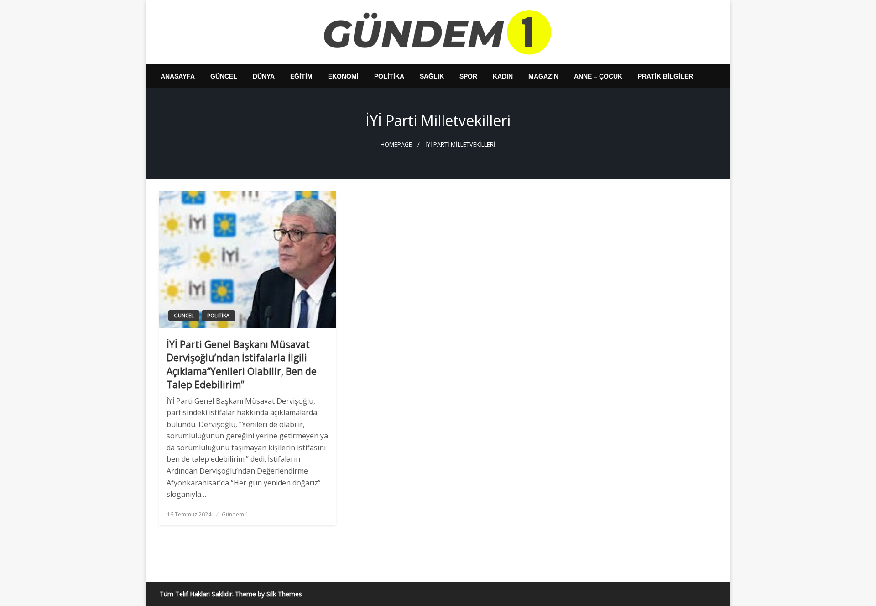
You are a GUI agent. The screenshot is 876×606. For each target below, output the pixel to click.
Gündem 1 (235, 514)
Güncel (223, 76)
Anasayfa (178, 76)
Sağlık (432, 76)
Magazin (543, 76)
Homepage (396, 144)
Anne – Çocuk (598, 76)
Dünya (264, 76)
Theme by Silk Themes (268, 594)
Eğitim (301, 76)
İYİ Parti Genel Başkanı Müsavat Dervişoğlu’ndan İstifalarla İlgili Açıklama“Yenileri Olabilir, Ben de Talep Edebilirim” (242, 364)
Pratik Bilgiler (665, 76)
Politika (389, 76)
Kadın (503, 76)
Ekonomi (343, 76)
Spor (468, 76)
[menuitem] (178, 76)
